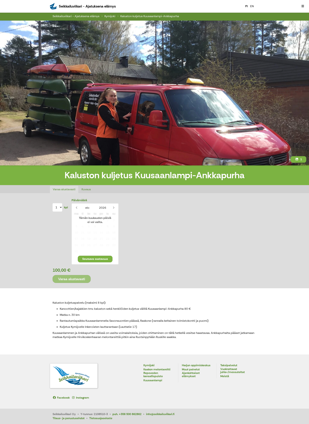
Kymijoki (109, 16)
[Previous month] (76, 207)
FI (246, 6)
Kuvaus (86, 189)
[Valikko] (302, 6)
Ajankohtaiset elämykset (191, 374)
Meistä (224, 376)
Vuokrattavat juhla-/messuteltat (232, 370)
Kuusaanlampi (152, 380)
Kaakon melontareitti (156, 369)
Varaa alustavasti (64, 189)
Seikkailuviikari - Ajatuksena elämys (76, 16)
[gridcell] (76, 220)
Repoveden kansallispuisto (153, 374)
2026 (102, 208)
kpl (66, 207)
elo (87, 208)
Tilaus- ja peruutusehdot (69, 418)
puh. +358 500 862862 (126, 414)
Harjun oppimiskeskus (196, 365)
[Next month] (113, 207)
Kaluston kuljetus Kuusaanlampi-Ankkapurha (149, 16)
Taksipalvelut (228, 365)
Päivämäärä (79, 200)
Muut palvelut (191, 369)
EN (252, 6)
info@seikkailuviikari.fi (160, 414)
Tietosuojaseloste (100, 418)
